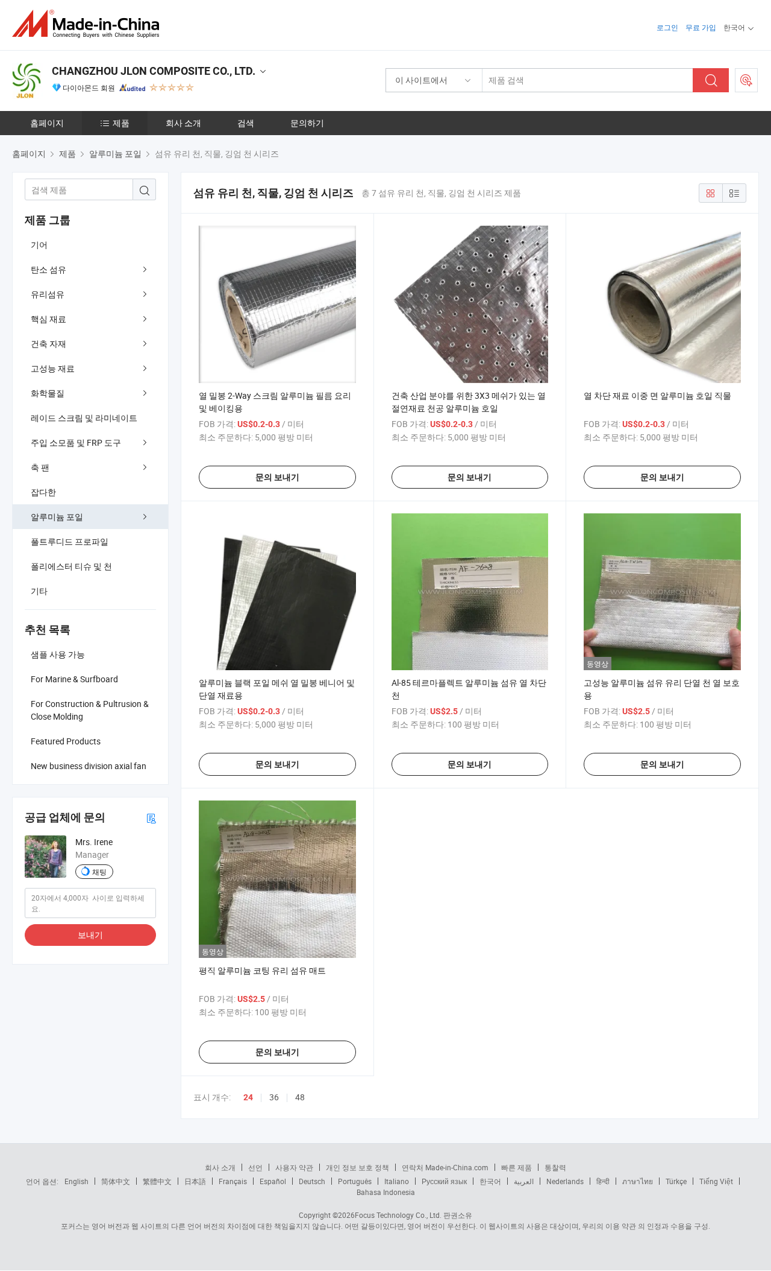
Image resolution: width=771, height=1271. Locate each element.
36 (274, 1097)
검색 (245, 122)
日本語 (195, 1181)
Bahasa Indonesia (386, 1192)
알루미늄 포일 (57, 516)
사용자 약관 (294, 1167)
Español (273, 1181)
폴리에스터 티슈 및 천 (71, 566)
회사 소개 (183, 122)
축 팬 (40, 467)
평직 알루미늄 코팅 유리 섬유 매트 (262, 970)
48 (300, 1097)
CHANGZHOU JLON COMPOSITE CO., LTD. (153, 71)
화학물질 (47, 393)
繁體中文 (157, 1181)
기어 (39, 244)
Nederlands (565, 1181)
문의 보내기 (277, 477)
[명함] (151, 818)
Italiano (396, 1181)
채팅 (99, 871)
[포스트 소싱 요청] (746, 80)
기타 (39, 591)
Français (233, 1181)
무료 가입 (700, 27)
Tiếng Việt (716, 1181)
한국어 (490, 1181)
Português (355, 1181)
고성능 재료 (53, 368)
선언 (255, 1167)
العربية (524, 1181)
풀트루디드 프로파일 (69, 541)
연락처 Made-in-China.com (445, 1167)
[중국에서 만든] (89, 24)
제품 (121, 122)
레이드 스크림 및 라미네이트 (84, 417)
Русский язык (444, 1181)
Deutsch (312, 1181)
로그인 (667, 27)
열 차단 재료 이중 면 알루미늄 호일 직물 (657, 395)
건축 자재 (48, 343)
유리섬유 (47, 294)
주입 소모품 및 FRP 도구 (76, 442)
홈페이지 (47, 122)
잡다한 (43, 492)
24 (248, 1097)
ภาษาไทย (637, 1181)
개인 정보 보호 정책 (357, 1167)
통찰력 (555, 1167)
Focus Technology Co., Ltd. (398, 1215)
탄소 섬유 (48, 269)
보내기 (90, 934)
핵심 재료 (48, 319)
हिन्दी (603, 1181)
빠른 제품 (516, 1167)
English (76, 1181)
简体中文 (115, 1181)
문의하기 (307, 122)
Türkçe (676, 1181)
